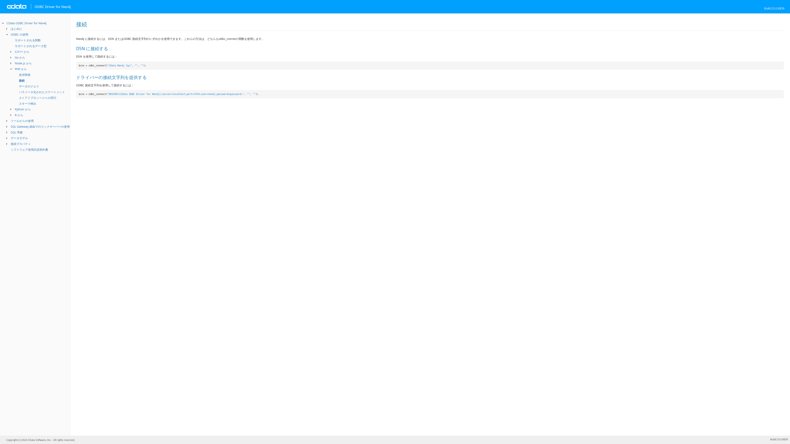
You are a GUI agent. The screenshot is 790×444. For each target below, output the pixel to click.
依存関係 (24, 75)
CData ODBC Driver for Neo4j (26, 23)
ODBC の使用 (19, 34)
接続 (22, 80)
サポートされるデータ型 (30, 46)
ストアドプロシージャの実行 (37, 98)
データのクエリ (29, 86)
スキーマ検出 (27, 103)
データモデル (19, 138)
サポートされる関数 (28, 40)
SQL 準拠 (17, 132)
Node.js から (23, 63)
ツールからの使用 (22, 121)
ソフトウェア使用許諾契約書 (29, 149)
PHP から (21, 69)
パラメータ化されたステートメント (42, 92)
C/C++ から (22, 52)
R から (19, 115)
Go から (20, 57)
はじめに (16, 29)
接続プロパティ (21, 144)
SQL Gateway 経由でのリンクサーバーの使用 (40, 126)
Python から (23, 109)
